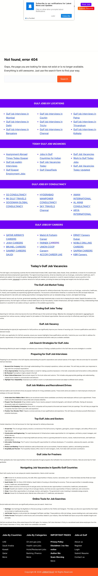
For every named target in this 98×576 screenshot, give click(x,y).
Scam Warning (57, 557)
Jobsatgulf (15, 279)
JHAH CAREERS (14, 242)
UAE (4, 542)
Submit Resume (86, 8)
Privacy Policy (57, 542)
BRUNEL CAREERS (16, 246)
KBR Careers (80, 254)
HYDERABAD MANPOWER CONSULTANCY (48, 198)
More (4, 557)
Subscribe (66, 16)
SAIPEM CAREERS (83, 250)
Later (53, 16)
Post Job (86, 4)
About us (79, 542)
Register (78, 545)
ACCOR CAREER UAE (51, 254)
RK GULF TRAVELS (16, 198)
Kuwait (5, 549)
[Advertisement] (49, 30)
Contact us (79, 557)
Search (64, 79)
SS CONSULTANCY (16, 194)
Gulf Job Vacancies (83, 154)
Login (77, 549)
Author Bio (56, 553)
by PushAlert (31, 18)
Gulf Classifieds (48, 169)
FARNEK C (45, 242)
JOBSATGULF (48, 572)
